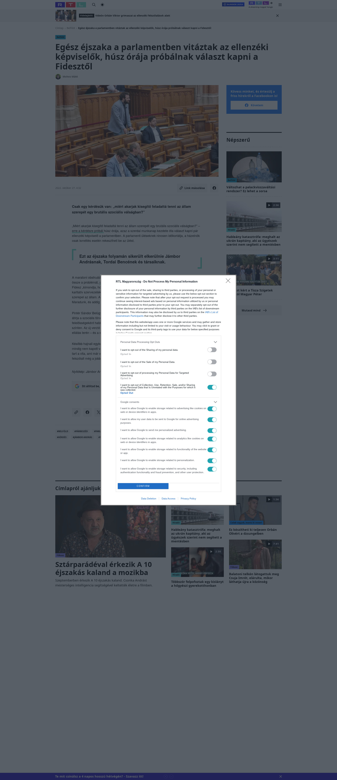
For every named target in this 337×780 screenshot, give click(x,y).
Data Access (168, 498)
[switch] (212, 349)
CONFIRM (143, 486)
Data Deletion (148, 498)
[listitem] (168, 342)
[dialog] (168, 390)
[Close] (229, 281)
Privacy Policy (188, 498)
